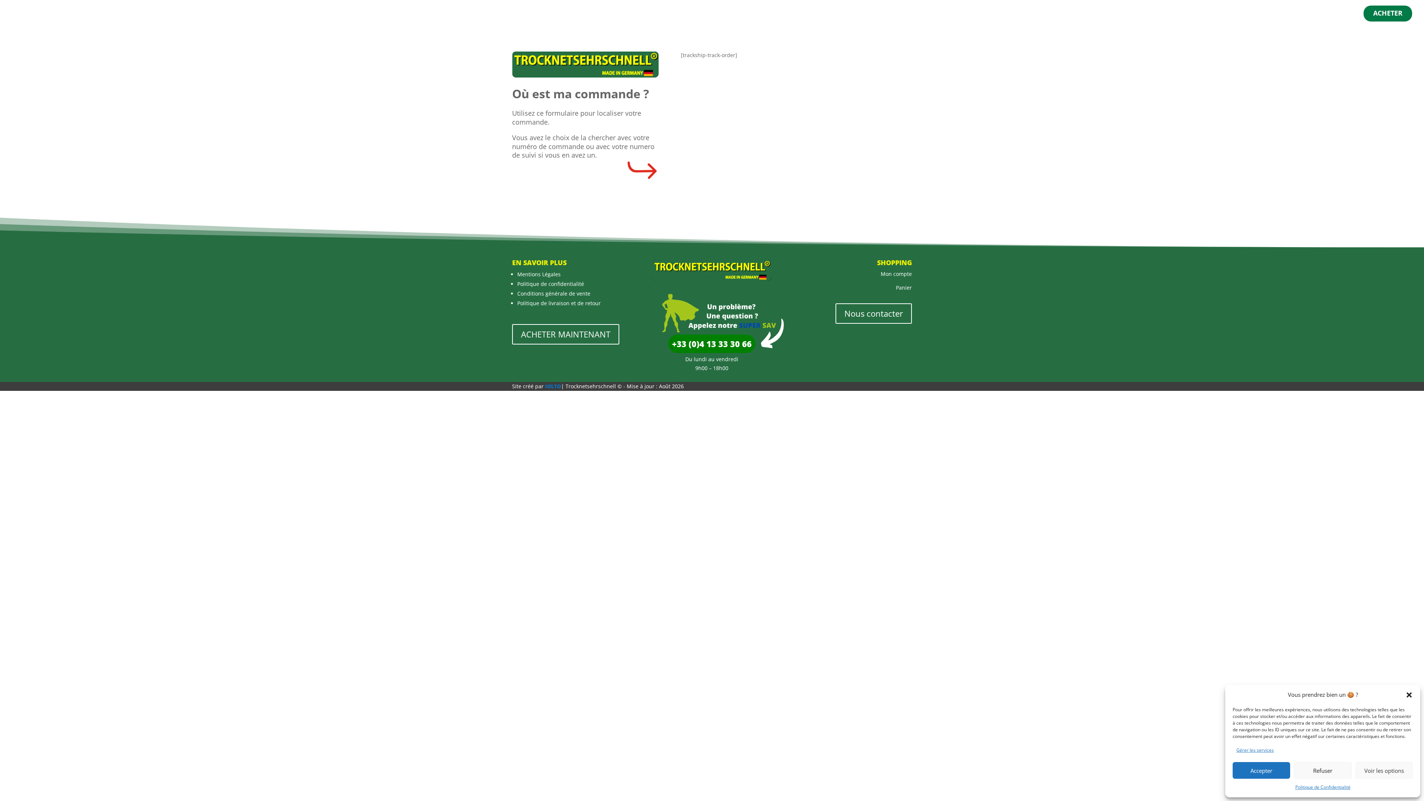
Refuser (1322, 770)
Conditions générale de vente (553, 293)
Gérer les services (1255, 750)
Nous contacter (873, 313)
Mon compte (896, 273)
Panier (904, 287)
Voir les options (1384, 770)
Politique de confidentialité (550, 283)
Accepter (1261, 770)
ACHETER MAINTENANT (565, 334)
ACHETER (1387, 13)
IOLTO (553, 386)
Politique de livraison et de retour (559, 303)
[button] (1409, 695)
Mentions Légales (539, 274)
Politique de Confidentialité (1323, 787)
